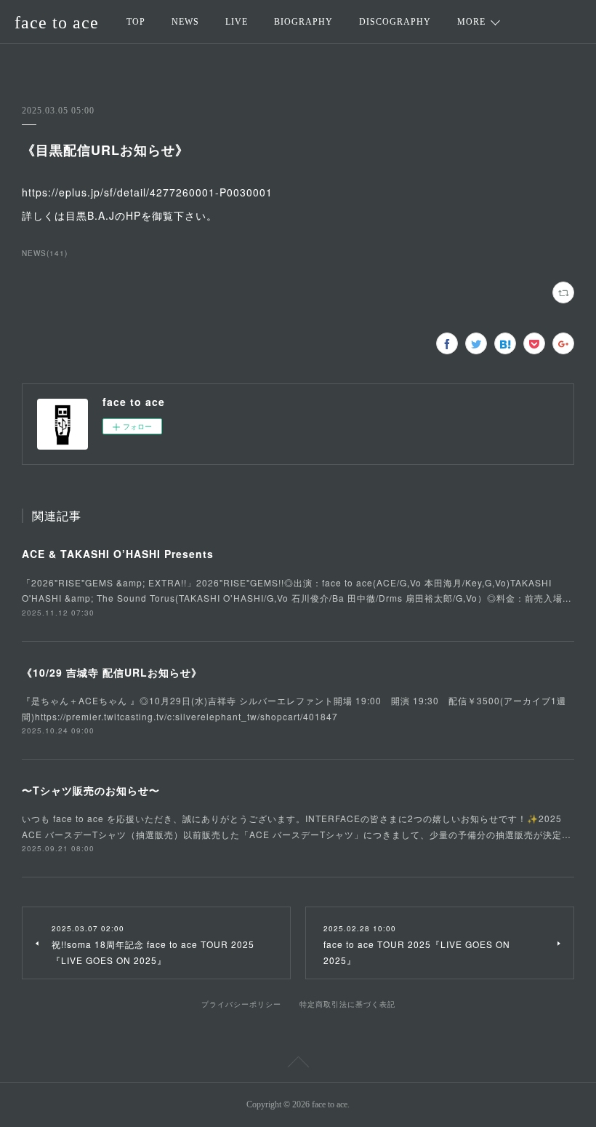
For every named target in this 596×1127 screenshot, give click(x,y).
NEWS (185, 22)
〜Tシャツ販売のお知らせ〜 (91, 790)
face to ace (57, 22)
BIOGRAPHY (303, 22)
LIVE (236, 22)
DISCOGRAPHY (395, 22)
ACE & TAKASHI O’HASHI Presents (118, 553)
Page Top (298, 1064)
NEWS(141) (45, 253)
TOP (135, 22)
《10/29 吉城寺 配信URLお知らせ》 (112, 672)
